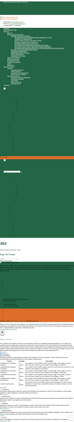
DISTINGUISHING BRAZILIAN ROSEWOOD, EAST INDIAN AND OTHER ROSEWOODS (39, 48)
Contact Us (7, 85)
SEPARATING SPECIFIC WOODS (20, 53)
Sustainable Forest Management (20, 73)
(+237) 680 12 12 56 (17, 22)
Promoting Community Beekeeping (20, 77)
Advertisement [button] (4, 408)
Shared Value (14, 80)
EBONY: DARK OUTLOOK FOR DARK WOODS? (28, 40)
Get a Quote (4, 157)
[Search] (17, 259)
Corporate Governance (17, 70)
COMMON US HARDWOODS (23, 39)
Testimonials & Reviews (13, 57)
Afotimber (6, 28)
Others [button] (2, 415)
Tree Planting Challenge (17, 79)
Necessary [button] (3, 352)
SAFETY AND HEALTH (17, 54)
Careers (9, 63)
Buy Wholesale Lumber (10, 30)
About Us (6, 31)
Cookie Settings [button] (5, 329)
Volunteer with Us (16, 83)
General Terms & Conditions (18, 74)
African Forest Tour (16, 82)
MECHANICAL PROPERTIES (19, 51)
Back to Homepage (6, 261)
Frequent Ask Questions (14, 62)
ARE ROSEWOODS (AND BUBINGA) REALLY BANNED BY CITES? (33, 37)
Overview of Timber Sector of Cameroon (25, 42)
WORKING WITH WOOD (18, 56)
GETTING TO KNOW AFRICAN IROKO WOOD (24, 50)
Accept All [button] (13, 329)
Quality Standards (16, 71)
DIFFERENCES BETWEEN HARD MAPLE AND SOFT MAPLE (31, 45)
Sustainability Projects (13, 60)
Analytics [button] (3, 401)
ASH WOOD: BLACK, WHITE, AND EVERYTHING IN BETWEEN (32, 47)
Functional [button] (3, 387)
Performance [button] (4, 394)
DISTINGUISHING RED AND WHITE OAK (26, 44)
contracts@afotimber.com (17, 23)
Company (10, 68)
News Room (10, 65)
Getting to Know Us (9, 67)
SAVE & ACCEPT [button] (5, 421)
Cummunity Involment (13, 76)
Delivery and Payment (13, 59)
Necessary (5, 354)
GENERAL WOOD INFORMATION (20, 36)
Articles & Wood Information (15, 34)
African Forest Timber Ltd (18, 321)
